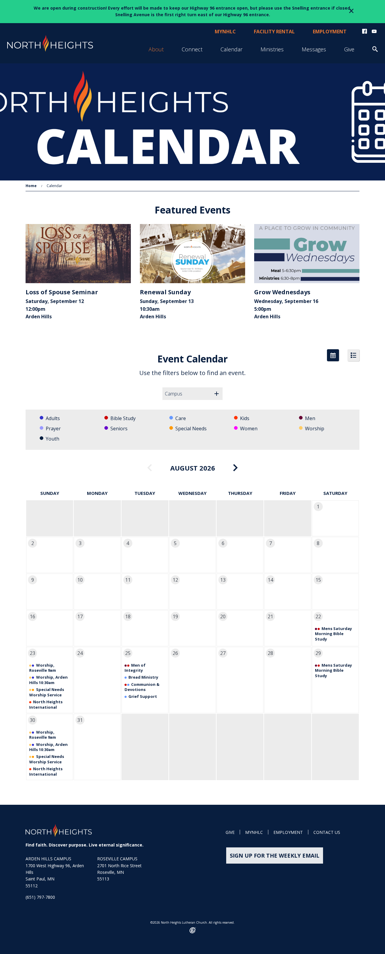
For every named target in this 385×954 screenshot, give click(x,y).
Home (31, 185)
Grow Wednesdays (282, 292)
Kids (244, 418)
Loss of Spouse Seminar (62, 292)
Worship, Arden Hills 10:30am (48, 679)
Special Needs (191, 428)
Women (248, 428)
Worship (314, 428)
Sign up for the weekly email (274, 855)
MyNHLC (254, 832)
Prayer (53, 428)
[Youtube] (374, 31)
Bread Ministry (143, 677)
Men (310, 418)
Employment (329, 31)
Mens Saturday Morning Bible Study (333, 634)
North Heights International (46, 704)
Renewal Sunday (165, 292)
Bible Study (123, 418)
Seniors (119, 428)
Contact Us (326, 832)
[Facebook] (364, 31)
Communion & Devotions (142, 687)
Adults (53, 418)
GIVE (230, 832)
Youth (52, 438)
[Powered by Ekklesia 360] (192, 930)
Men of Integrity (135, 667)
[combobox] (192, 393)
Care (180, 418)
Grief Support (142, 696)
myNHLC (225, 31)
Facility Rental (274, 31)
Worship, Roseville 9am (42, 667)
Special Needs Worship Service (46, 692)
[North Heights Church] (59, 830)
